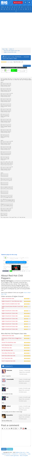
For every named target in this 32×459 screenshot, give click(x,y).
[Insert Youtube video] (23, 428)
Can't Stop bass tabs (7, 345)
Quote (25, 374)
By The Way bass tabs (7, 350)
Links (29, 454)
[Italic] (5, 428)
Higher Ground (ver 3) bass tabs (10, 313)
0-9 (2, 7)
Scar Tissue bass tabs (7, 358)
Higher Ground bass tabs (10, 52)
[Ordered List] (14, 428)
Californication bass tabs (8, 335)
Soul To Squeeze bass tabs (8, 361)
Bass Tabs (5, 49)
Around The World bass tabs (9, 342)
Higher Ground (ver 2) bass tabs (10, 310)
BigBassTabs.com (20, 452)
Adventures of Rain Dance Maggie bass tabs (12, 339)
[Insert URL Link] (9, 428)
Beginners (18, 2)
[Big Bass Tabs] (4, 2)
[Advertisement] (16, 30)
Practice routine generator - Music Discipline (17, 455)
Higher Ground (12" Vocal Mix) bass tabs (12, 301)
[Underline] (7, 428)
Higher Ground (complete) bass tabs (11, 304)
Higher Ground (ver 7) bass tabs (10, 324)
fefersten (9, 370)
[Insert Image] (12, 428)
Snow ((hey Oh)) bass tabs (8, 353)
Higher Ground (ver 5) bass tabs (10, 318)
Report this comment (24, 372)
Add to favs (27, 65)
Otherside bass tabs (7, 347)
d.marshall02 (10, 379)
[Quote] (19, 428)
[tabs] (21, 428)
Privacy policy (22, 454)
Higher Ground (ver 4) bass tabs (10, 316)
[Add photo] (26, 428)
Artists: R (11, 49)
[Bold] (2, 428)
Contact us (15, 454)
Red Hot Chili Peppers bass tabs (12, 50)
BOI (7, 388)
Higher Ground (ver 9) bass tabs (10, 329)
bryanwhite (9, 415)
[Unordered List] (16, 428)
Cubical (8, 406)
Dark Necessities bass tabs (8, 355)
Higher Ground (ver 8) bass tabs (10, 326)
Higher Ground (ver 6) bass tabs (10, 321)
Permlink (21, 374)
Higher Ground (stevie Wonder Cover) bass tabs (12, 307)
